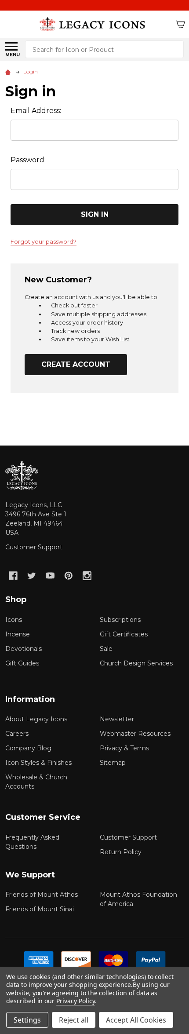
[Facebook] (13, 576)
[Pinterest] (68, 576)
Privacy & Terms (124, 748)
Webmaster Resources (135, 734)
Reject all (73, 1020)
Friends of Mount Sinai (39, 909)
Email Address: (36, 110)
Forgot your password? (43, 241)
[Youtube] (50, 576)
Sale (106, 649)
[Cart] (180, 24)
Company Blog (28, 748)
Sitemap (113, 763)
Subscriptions (120, 620)
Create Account (75, 364)
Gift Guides (22, 663)
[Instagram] (87, 576)
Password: (28, 160)
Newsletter (117, 719)
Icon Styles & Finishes (38, 763)
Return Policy (121, 852)
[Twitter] (32, 576)
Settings (27, 1020)
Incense (17, 634)
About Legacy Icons (36, 719)
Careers (17, 734)
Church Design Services (136, 663)
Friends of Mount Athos (41, 895)
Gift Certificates (124, 634)
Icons (13, 620)
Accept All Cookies (136, 1020)
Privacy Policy (75, 1001)
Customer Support (33, 547)
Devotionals (23, 649)
